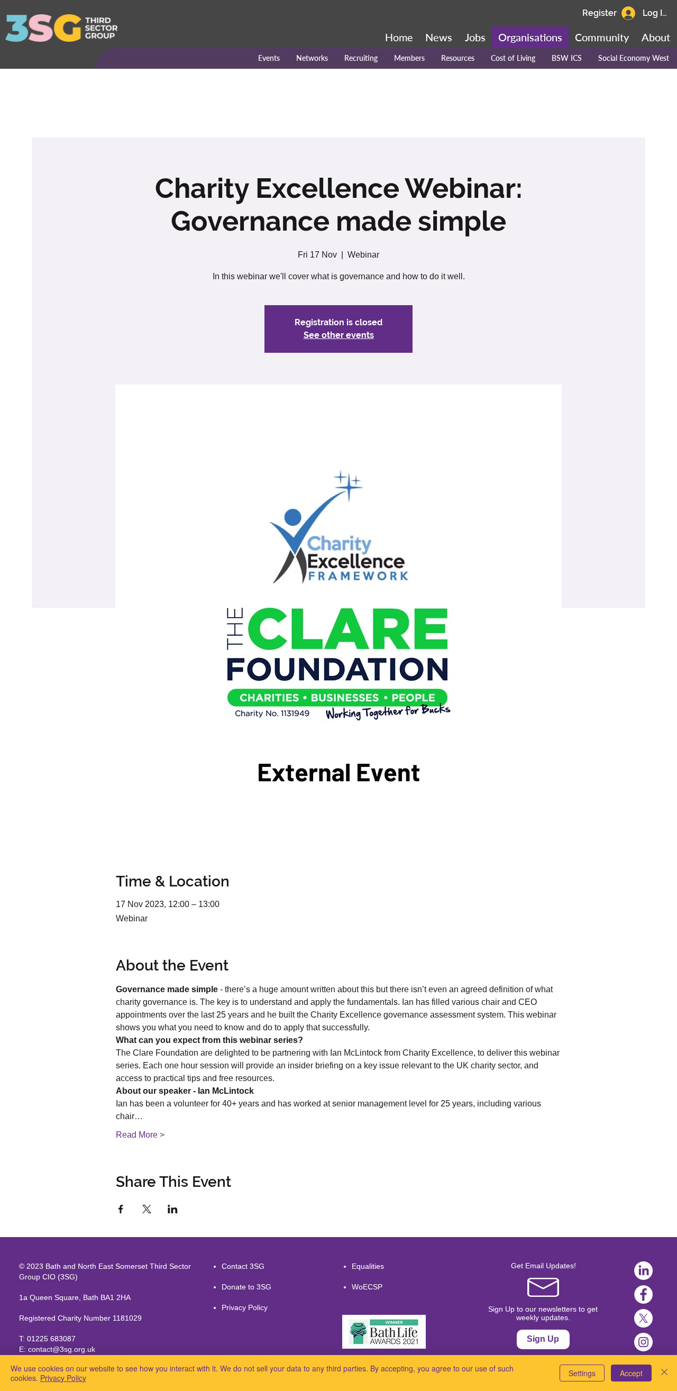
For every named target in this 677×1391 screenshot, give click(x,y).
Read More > (140, 1134)
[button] (602, 37)
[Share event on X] (147, 1209)
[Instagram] (643, 1342)
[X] (643, 1318)
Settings (582, 1373)
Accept (631, 1373)
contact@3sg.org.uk (61, 1349)
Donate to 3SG (246, 1287)
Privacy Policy (245, 1307)
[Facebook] (643, 1294)
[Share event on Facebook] (121, 1209)
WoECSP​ (367, 1287)
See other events (339, 335)
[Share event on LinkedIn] (173, 1209)
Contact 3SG (243, 1266)
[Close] (664, 1373)
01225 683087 (51, 1338)
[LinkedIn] (643, 1270)
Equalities (368, 1266)
